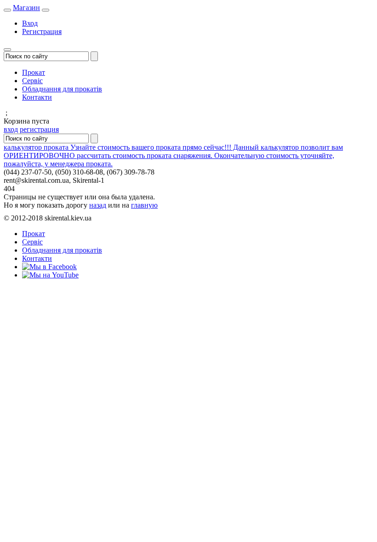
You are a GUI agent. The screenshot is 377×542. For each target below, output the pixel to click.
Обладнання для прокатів (62, 89)
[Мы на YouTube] (50, 275)
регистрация (39, 129)
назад (97, 205)
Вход (30, 23)
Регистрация (42, 31)
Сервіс (32, 81)
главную (144, 205)
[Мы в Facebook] (49, 267)
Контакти (37, 97)
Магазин (26, 7)
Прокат (33, 72)
